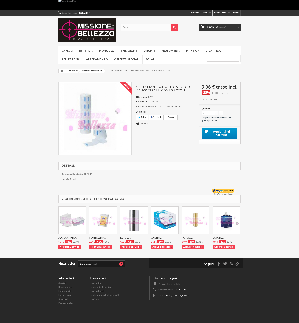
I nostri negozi (65, 295)
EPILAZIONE (129, 50)
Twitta (143, 117)
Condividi (156, 117)
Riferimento (141, 97)
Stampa (144, 123)
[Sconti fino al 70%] (149, 5)
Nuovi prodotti (65, 287)
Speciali (62, 283)
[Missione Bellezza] (87, 30)
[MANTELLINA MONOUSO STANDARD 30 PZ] (103, 220)
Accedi (236, 13)
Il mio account (98, 278)
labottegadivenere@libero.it (177, 295)
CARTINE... (156, 237)
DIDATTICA (213, 50)
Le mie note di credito (100, 287)
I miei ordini (95, 283)
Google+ (171, 117)
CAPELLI (67, 50)
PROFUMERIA (170, 50)
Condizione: (142, 101)
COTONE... (218, 237)
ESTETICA (86, 50)
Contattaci (194, 13)
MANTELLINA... (97, 237)
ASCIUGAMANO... (67, 237)
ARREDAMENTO (97, 59)
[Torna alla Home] (62, 71)
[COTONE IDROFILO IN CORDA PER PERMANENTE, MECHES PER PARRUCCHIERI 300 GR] (226, 220)
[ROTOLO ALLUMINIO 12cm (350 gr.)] (134, 220)
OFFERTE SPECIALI (126, 59)
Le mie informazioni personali (104, 295)
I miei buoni (95, 299)
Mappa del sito (65, 303)
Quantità (206, 108)
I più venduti (64, 291)
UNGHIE (149, 50)
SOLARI (151, 59)
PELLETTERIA (71, 59)
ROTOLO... (125, 237)
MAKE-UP (192, 50)
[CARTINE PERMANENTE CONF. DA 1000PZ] (165, 220)
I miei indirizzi (97, 291)
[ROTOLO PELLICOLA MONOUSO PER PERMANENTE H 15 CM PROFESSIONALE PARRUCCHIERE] (195, 220)
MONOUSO (106, 50)
